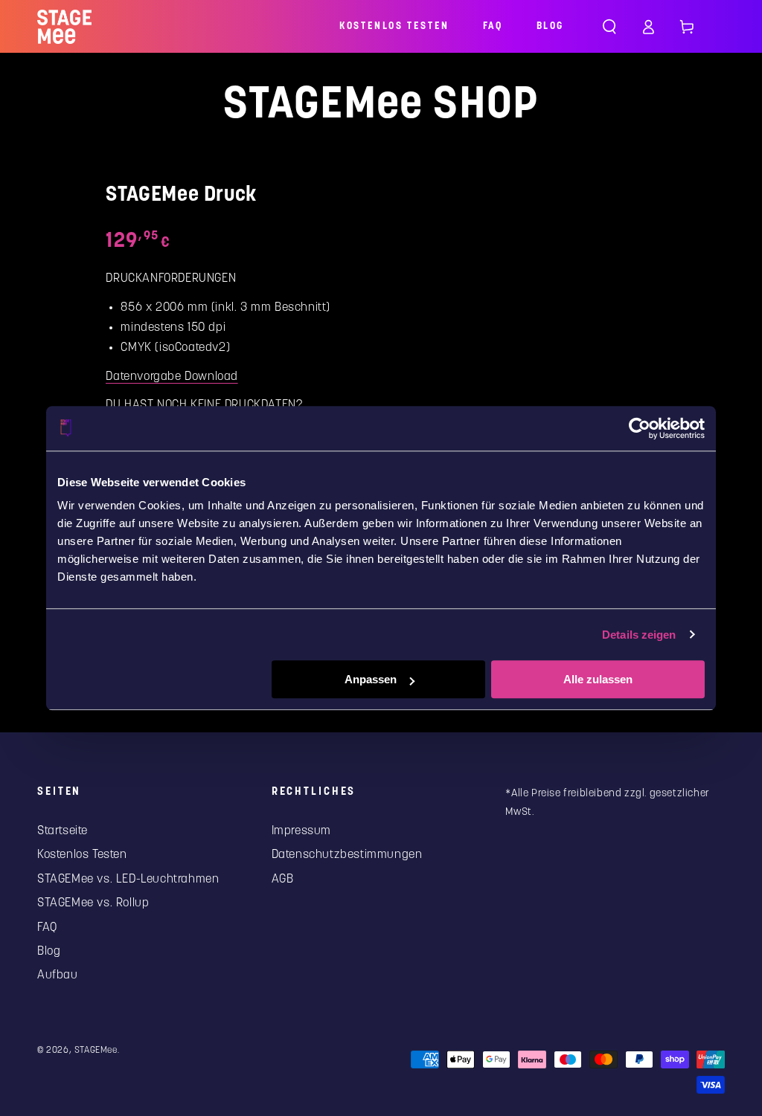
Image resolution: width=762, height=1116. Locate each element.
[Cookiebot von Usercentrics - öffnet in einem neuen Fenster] (639, 428)
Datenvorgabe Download (172, 376)
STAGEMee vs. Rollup (93, 903)
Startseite (62, 831)
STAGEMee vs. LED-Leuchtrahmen (128, 880)
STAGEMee (96, 1050)
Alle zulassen (598, 679)
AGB (283, 880)
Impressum (301, 831)
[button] (609, 26)
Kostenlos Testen (82, 855)
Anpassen (371, 679)
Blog (48, 952)
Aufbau (57, 975)
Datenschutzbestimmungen (347, 855)
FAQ (47, 928)
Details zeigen (639, 634)
